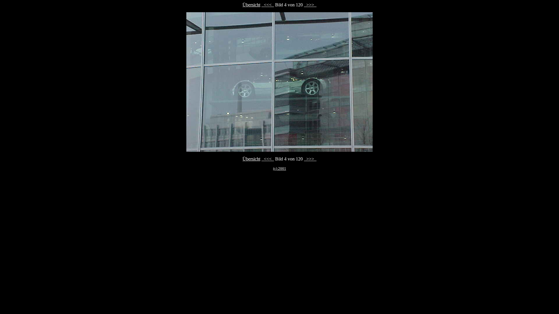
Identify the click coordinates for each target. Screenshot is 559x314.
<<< (267, 4)
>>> (310, 4)
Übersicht (251, 4)
